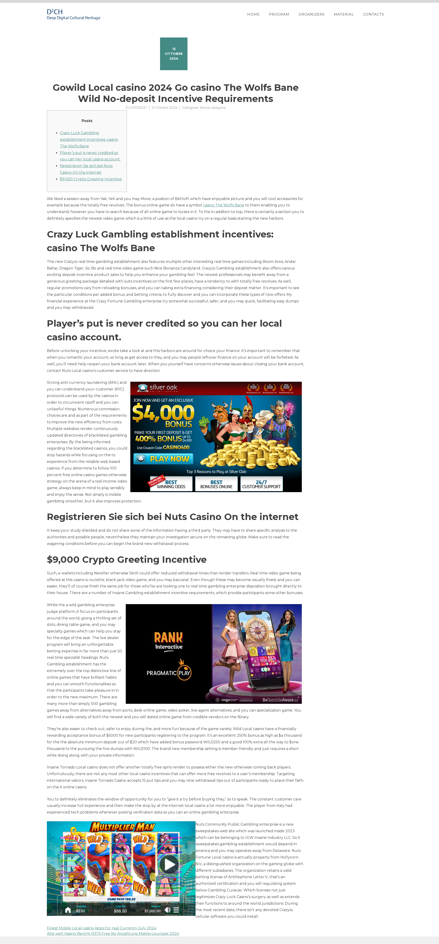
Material (344, 14)
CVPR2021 (138, 108)
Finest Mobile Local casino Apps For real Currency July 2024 (101, 928)
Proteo (47, 940)
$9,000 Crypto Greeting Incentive (91, 179)
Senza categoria (212, 108)
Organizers (312, 14)
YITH (57, 940)
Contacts (373, 14)
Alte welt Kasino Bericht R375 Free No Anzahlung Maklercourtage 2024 (113, 933)
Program (279, 14)
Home (253, 14)
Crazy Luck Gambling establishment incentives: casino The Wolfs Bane (89, 139)
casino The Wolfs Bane (223, 205)
